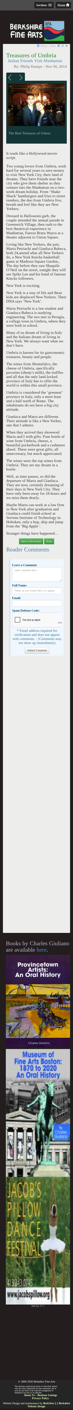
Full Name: (19, 585)
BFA (42, 1306)
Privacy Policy (40, 1398)
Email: (16, 598)
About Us (29, 1395)
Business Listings (47, 1395)
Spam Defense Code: (26, 610)
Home (62, 5)
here (42, 949)
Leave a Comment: (24, 565)
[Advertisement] (36, 796)
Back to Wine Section (31, 541)
